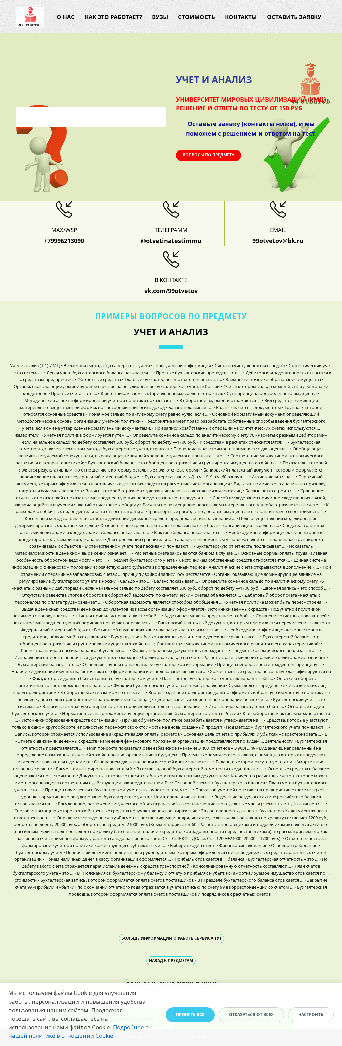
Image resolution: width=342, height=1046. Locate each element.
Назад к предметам (171, 960)
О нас (66, 17)
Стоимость (196, 17)
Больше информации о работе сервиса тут (171, 938)
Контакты (241, 17)
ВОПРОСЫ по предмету (208, 155)
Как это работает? (113, 17)
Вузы (160, 17)
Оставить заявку (294, 17)
